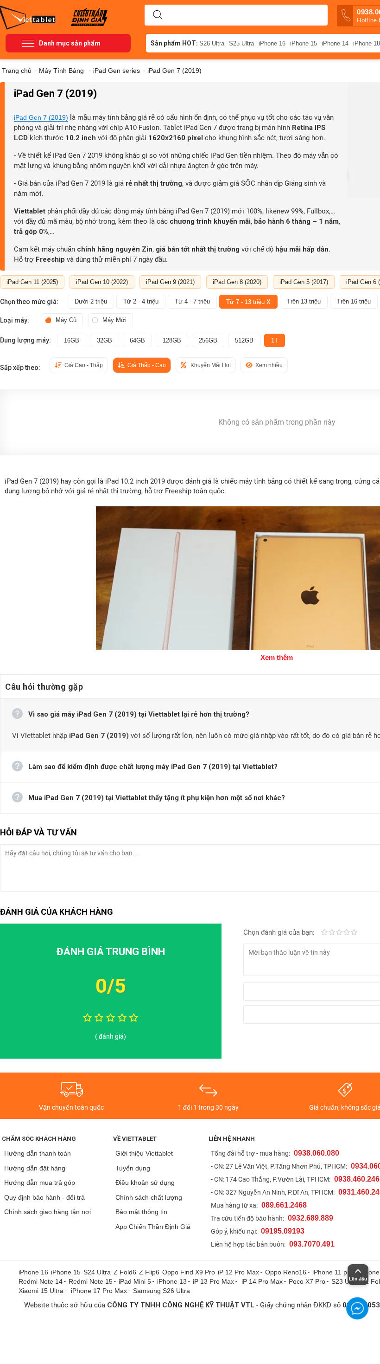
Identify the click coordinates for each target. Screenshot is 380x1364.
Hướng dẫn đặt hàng (34, 1168)
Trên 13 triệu (304, 301)
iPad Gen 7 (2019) (41, 117)
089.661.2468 (284, 1205)
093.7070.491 (312, 1244)
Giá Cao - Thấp (83, 365)
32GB (104, 340)
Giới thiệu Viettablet (144, 1153)
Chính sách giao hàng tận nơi (47, 1211)
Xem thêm (276, 657)
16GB (71, 340)
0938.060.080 (316, 1153)
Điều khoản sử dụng (145, 1182)
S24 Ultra (97, 1272)
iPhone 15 (303, 43)
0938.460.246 (357, 1179)
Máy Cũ (66, 320)
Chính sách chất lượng (148, 1197)
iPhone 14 (335, 43)
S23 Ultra (345, 1281)
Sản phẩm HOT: (174, 43)
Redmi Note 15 (91, 1281)
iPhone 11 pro (332, 1272)
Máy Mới (114, 320)
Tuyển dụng (132, 1168)
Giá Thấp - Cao (146, 365)
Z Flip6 (149, 1272)
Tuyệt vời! (354, 932)
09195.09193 (282, 1231)
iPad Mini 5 (135, 1281)
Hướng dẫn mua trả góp (39, 1182)
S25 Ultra (241, 43)
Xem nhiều (269, 365)
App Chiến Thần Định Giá (152, 1226)
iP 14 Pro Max (262, 1281)
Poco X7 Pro (307, 1281)
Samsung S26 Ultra (161, 1290)
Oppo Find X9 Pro (188, 1272)
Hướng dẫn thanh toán (37, 1153)
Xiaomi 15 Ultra (41, 1290)
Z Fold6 (125, 1272)
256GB (208, 340)
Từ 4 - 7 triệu (192, 301)
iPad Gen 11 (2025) (32, 281)
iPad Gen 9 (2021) (170, 281)
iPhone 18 (366, 43)
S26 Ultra (211, 43)
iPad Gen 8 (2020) (237, 281)
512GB (244, 340)
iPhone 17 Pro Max (99, 1290)
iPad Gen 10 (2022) (102, 281)
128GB (172, 340)
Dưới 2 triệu (91, 301)
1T (274, 340)
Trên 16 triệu (354, 301)
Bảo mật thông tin (141, 1211)
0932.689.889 (310, 1218)
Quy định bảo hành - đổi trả (44, 1197)
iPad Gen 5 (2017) (303, 281)
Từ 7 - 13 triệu (248, 301)
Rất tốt (346, 932)
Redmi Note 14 (41, 1281)
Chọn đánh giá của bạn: (280, 932)
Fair (332, 932)
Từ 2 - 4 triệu (140, 301)
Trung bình (339, 932)
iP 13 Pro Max (213, 1281)
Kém (324, 932)
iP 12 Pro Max (238, 1272)
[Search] (157, 15)
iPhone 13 (172, 1281)
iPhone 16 (272, 43)
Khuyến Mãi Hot (210, 365)
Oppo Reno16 (285, 1272)
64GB (137, 340)
